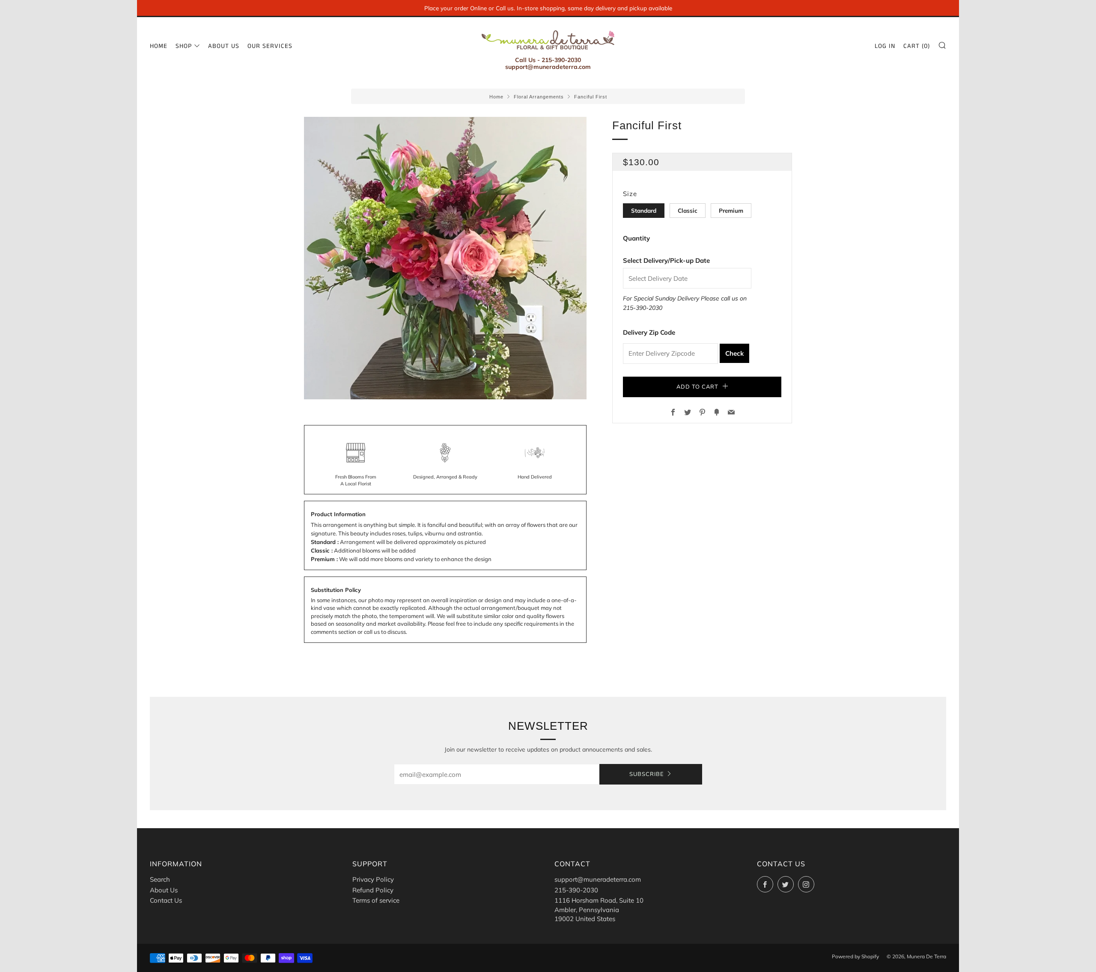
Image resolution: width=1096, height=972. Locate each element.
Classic (687, 210)
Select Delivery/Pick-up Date (666, 260)
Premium (731, 210)
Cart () (916, 46)
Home (158, 46)
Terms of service (375, 900)
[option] (445, 258)
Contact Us (166, 900)
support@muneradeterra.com (597, 879)
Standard (643, 210)
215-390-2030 (642, 308)
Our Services (269, 46)
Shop (184, 46)
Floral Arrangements (539, 96)
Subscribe (646, 774)
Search (160, 879)
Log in (885, 46)
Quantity (636, 238)
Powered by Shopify (855, 956)
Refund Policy (372, 890)
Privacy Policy (373, 879)
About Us (223, 46)
